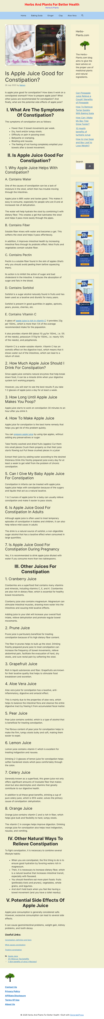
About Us (10, 1004)
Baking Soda (36, 15)
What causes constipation (15, 945)
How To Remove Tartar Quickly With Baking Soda (85, 110)
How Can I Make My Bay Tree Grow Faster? (84, 120)
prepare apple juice (23, 434)
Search (79, 161)
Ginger (50, 15)
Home (23, 15)
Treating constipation (13, 950)
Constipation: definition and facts (18, 940)
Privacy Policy (12, 991)
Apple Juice (13, 956)
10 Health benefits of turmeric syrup (83, 131)
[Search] (89, 166)
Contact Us (11, 987)
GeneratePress (77, 1015)
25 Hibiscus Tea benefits (18, 959)
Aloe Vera (72, 15)
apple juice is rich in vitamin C (31, 320)
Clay (61, 15)
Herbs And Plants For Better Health (52, 4)
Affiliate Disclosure (15, 995)
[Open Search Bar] (82, 15)
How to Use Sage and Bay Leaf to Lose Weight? (85, 142)
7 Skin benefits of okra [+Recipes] (22, 961)
